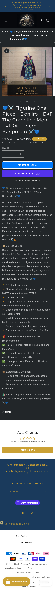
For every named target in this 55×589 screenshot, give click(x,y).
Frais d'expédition (21, 143)
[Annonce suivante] (49, 6)
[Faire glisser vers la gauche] (20, 101)
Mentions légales (29, 586)
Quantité (6, 148)
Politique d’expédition (40, 577)
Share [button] (8, 412)
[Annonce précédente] (5, 6)
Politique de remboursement (29, 572)
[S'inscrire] (44, 491)
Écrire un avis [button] (27, 450)
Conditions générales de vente (36, 582)
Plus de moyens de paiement (27, 181)
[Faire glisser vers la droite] (34, 101)
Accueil (5, 31)
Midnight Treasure (21, 564)
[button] (6, 20)
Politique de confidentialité (38, 568)
